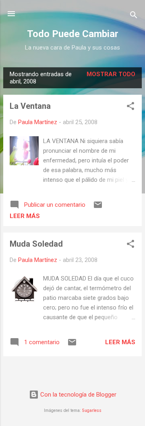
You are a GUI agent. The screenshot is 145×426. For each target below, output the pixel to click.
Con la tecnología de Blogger (77, 394)
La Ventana (30, 106)
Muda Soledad (36, 244)
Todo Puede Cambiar (72, 33)
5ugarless (92, 410)
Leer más (25, 216)
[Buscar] (134, 16)
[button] (130, 107)
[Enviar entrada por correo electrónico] (98, 207)
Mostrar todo (111, 74)
